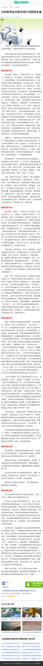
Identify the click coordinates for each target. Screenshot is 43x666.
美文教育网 (17, 663)
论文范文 (17, 7)
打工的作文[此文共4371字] (11, 643)
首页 (10, 7)
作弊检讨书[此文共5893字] (11, 649)
